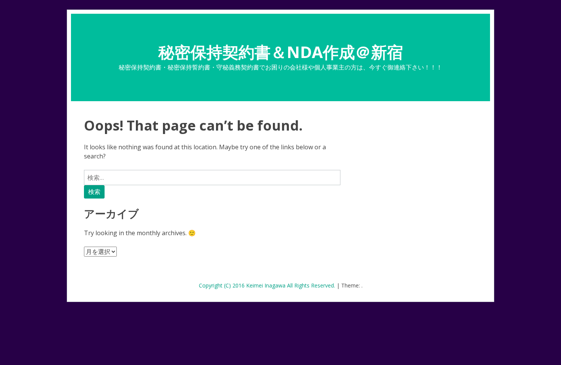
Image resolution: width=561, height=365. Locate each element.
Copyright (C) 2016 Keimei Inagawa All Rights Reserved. (268, 285)
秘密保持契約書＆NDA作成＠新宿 (280, 52)
